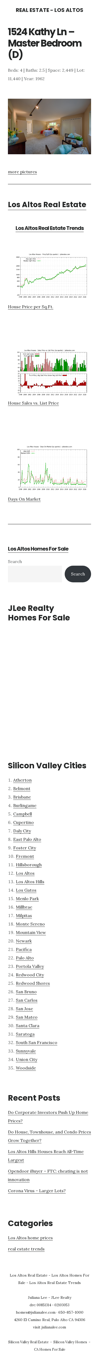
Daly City (22, 830)
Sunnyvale (26, 1051)
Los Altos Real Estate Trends (50, 228)
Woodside (26, 1067)
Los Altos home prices (30, 1237)
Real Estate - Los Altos (49, 10)
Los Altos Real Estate (47, 204)
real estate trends (26, 1248)
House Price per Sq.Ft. (30, 306)
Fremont (25, 856)
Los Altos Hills (30, 881)
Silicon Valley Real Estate (28, 1342)
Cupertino (23, 822)
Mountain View (31, 932)
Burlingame (24, 805)
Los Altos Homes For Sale (38, 548)
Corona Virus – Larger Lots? (37, 1190)
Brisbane (22, 797)
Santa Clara (27, 1025)
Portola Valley (30, 966)
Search (15, 561)
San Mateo (26, 1017)
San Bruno (26, 991)
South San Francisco (36, 1042)
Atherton (22, 780)
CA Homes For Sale (49, 1349)
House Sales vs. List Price (33, 403)
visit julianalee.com (49, 1327)
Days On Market (24, 499)
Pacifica (24, 949)
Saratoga (25, 1034)
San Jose (24, 1008)
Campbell (22, 813)
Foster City (24, 847)
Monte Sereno (30, 924)
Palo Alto (25, 957)
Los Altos (25, 873)
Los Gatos (26, 890)
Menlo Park (27, 898)
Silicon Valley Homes (70, 1342)
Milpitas (24, 915)
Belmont (21, 788)
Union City (26, 1059)
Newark (24, 940)
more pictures (22, 171)
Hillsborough (29, 864)
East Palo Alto (27, 839)
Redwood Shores (33, 983)
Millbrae (24, 907)
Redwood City (30, 974)
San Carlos (26, 1000)
